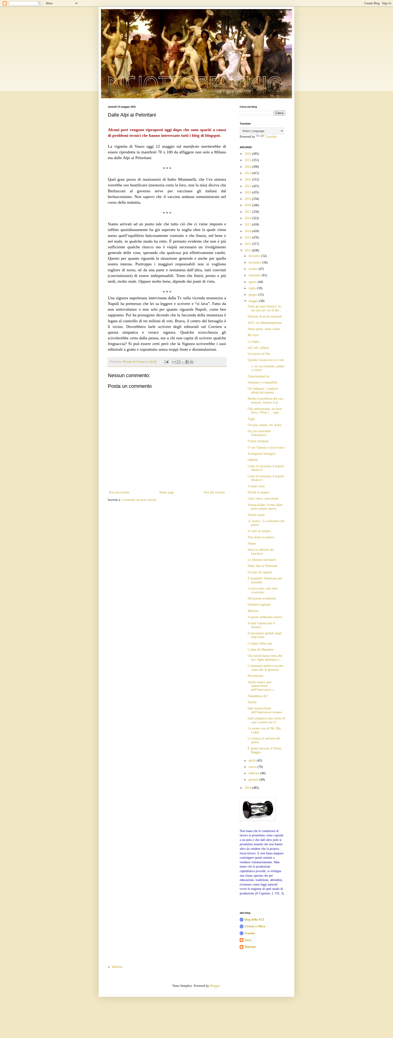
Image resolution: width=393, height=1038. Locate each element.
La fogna (253, 341)
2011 (248, 250)
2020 (248, 192)
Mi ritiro (253, 335)
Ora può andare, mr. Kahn (264, 425)
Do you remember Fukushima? (259, 433)
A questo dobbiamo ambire (265, 617)
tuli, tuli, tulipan (258, 347)
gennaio (254, 779)
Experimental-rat (259, 376)
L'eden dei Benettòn (260, 649)
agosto (253, 282)
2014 (248, 231)
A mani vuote (256, 486)
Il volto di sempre (259, 531)
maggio (254, 301)
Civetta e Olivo (254, 926)
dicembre (255, 256)
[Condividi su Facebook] (187, 362)
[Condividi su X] (183, 362)
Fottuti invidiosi (258, 441)
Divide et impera (258, 492)
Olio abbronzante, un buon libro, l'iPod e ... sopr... (265, 410)
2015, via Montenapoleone (265, 323)
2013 (248, 237)
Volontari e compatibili (262, 382)
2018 (248, 205)
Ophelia (253, 460)
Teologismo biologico (262, 453)
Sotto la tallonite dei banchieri (261, 551)
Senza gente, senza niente (264, 329)
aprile (253, 760)
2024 (248, 166)
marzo (253, 767)
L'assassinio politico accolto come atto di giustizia (265, 667)
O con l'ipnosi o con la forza (266, 447)
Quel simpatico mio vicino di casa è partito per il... (266, 720)
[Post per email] (166, 361)
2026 (248, 153)
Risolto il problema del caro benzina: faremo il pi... (266, 400)
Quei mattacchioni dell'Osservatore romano (265, 710)
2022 (248, 179)
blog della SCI (254, 919)
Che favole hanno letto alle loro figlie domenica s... (265, 657)
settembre (255, 275)
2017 (248, 211)
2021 (248, 186)
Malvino (253, 611)
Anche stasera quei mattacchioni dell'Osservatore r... (262, 686)
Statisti (252, 702)
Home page (166, 492)
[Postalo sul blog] (178, 362)
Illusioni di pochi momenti (265, 316)
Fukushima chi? (258, 696)
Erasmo (249, 933)
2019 (248, 198)
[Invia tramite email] (174, 362)
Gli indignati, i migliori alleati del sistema (263, 390)
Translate (271, 136)
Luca (247, 940)
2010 (248, 787)
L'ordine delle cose (260, 643)
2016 (248, 218)
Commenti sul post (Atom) (139, 500)
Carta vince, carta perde (263, 498)
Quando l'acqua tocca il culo (266, 360)
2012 (248, 244)
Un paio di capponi (260, 572)
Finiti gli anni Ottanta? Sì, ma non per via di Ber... (265, 308)
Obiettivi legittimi (259, 604)
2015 (248, 224)
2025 (248, 160)
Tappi (251, 419)
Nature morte (256, 515)
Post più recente (119, 492)
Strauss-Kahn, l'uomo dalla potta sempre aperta (265, 506)
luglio (253, 288)
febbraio (254, 773)
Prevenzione (255, 676)
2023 (248, 173)
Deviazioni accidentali (262, 598)
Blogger (215, 985)
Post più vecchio (214, 492)
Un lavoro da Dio (259, 353)
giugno (253, 294)
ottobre (254, 269)
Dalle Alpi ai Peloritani (262, 566)
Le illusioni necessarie (262, 559)
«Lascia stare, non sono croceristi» (263, 590)
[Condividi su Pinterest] (191, 362)
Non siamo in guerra (261, 537)
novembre (255, 262)
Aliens (252, 543)
